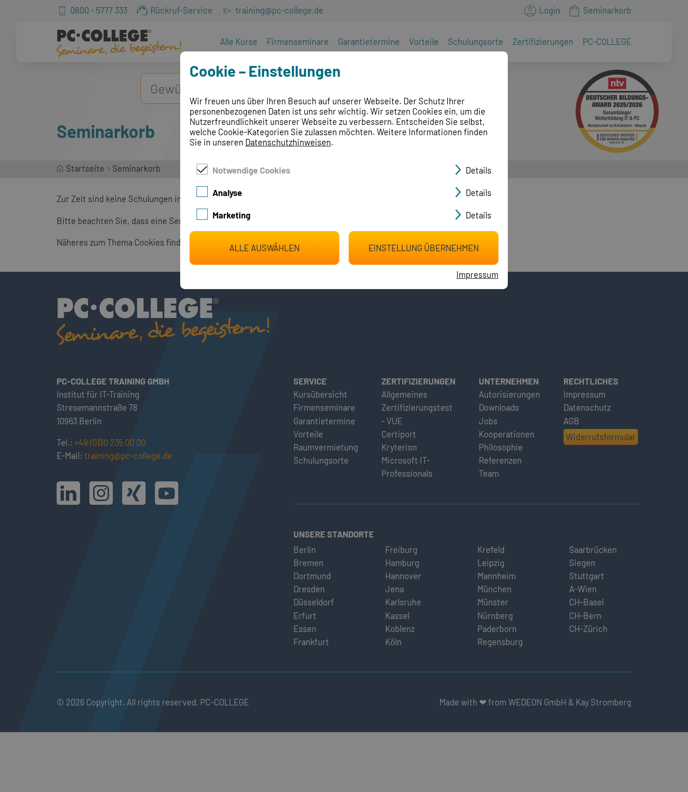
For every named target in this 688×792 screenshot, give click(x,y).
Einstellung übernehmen (423, 248)
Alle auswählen (264, 248)
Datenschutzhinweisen (288, 142)
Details (478, 170)
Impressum (477, 274)
